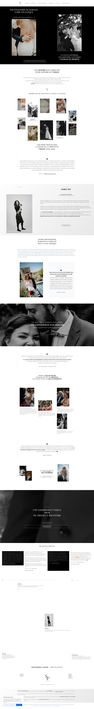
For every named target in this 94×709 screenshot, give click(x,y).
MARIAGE (70, 674)
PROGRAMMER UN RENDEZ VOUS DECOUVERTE (35, 61)
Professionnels (66, 3)
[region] (13, 701)
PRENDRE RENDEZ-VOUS (33, 120)
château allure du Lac (50, 173)
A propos (51, 3)
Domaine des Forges (80, 562)
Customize (6, 704)
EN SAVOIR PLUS (66, 225)
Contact (57, 3)
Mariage (33, 3)
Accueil (27, 3)
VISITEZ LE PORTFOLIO (47, 476)
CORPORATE (70, 677)
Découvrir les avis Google (29, 570)
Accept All (19, 704)
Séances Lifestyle (42, 3)
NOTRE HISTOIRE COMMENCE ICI (47, 526)
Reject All (12, 704)
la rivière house (34, 568)
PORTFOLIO (59, 137)
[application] (35, 3)
